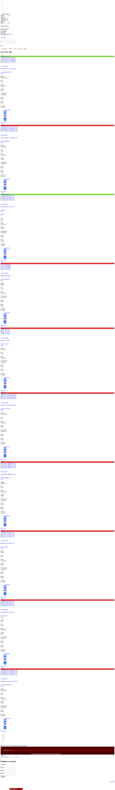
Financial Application (11, 11)
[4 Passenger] (6, 30)
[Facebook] (59, 112)
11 (4, 739)
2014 (4, 547)
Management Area (7, 750)
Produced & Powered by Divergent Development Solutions (46, 753)
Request (3, 776)
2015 (5, 142)
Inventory (7, 6)
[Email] (59, 117)
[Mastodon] (59, 114)
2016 (5, 280)
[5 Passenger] (6, 31)
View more (3, 122)
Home (5, 3)
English (14, 789)
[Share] (59, 119)
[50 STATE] (6, 32)
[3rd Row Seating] (6, 29)
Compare (112, 781)
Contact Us (7, 8)
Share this (7, 110)
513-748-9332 (82, 5)
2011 (6, 73)
